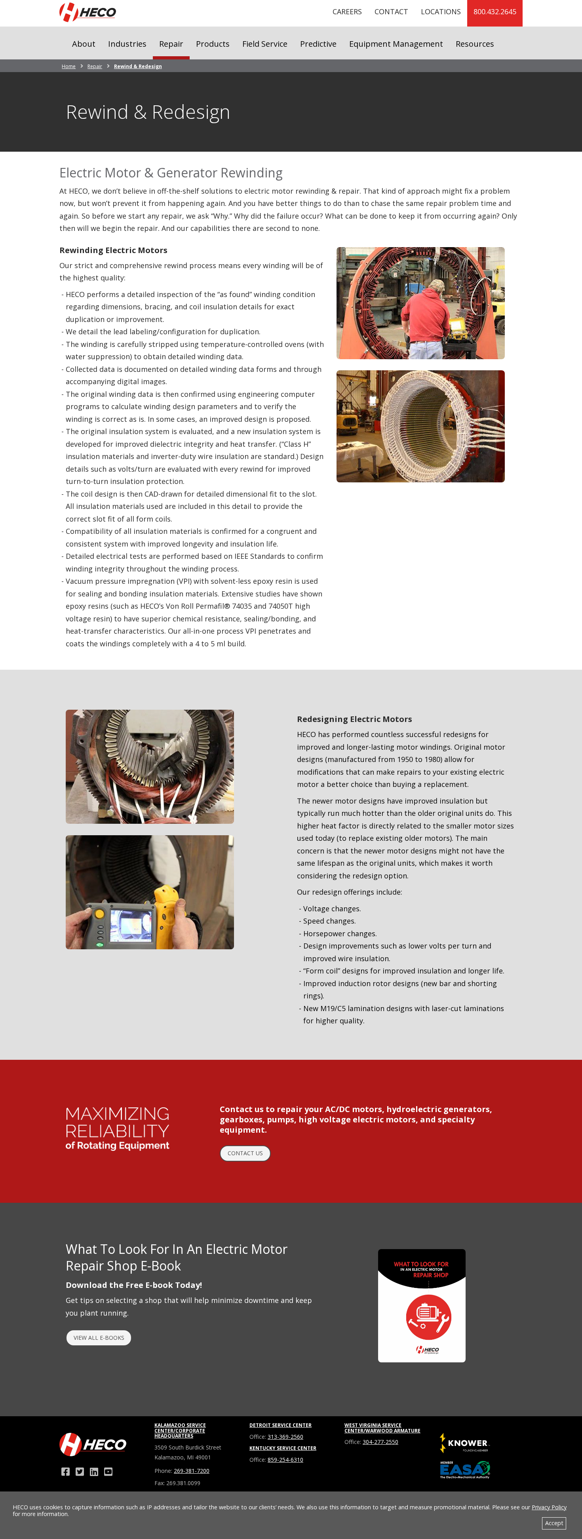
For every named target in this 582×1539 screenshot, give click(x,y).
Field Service (264, 43)
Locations (441, 11)
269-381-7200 (191, 1470)
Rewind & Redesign (138, 66)
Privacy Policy (549, 1507)
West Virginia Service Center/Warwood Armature (382, 1428)
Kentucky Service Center (282, 1448)
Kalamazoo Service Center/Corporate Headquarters (180, 1431)
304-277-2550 (380, 1442)
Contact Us (245, 1153)
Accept (554, 1523)
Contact (391, 11)
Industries (127, 43)
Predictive (318, 43)
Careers (347, 11)
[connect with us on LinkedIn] (94, 1471)
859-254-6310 (285, 1459)
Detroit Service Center (280, 1425)
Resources (475, 43)
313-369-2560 (285, 1436)
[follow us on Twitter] (80, 1471)
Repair (171, 43)
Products (213, 43)
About (83, 43)
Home (69, 66)
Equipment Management (396, 43)
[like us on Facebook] (65, 1471)
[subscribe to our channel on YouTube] (108, 1471)
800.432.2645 (495, 11)
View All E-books (98, 1337)
